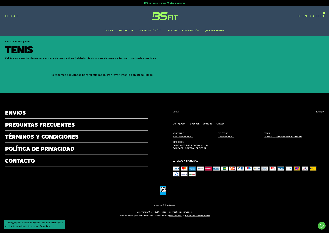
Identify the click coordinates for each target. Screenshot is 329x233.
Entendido (45, 226)
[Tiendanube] (164, 205)
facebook (194, 123)
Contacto (20, 160)
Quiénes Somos (214, 30)
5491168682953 (183, 136)
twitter (220, 123)
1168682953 (226, 136)
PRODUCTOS (125, 30)
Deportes (17, 41)
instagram (179, 123)
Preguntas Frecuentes (40, 124)
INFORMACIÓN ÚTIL (150, 30)
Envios (15, 112)
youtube (208, 123)
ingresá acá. (175, 215)
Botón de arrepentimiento (197, 215)
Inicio (8, 41)
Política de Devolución (183, 30)
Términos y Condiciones (41, 136)
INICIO (109, 30)
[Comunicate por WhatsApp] (322, 226)
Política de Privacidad (39, 148)
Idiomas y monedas (185, 160)
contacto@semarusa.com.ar (283, 136)
